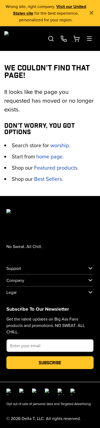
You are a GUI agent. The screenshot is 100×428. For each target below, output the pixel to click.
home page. (50, 156)
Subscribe (50, 362)
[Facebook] (9, 392)
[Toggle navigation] (89, 38)
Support (13, 268)
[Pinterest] (73, 392)
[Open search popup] (51, 38)
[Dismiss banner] (91, 13)
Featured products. (56, 167)
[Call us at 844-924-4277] (63, 38)
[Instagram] (22, 392)
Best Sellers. (48, 179)
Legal (11, 292)
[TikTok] (61, 392)
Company (15, 280)
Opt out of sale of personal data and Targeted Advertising (48, 403)
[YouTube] (48, 392)
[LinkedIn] (35, 392)
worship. (60, 145)
